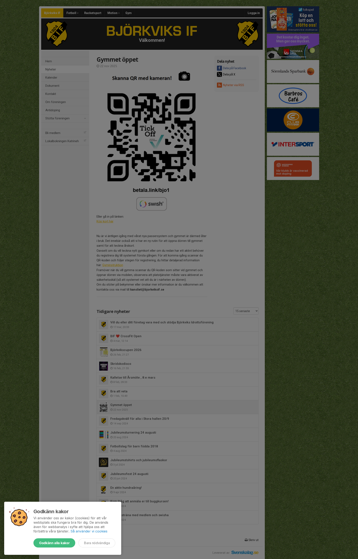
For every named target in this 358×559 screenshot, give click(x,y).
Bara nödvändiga (97, 543)
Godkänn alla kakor (54, 543)
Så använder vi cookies (88, 531)
